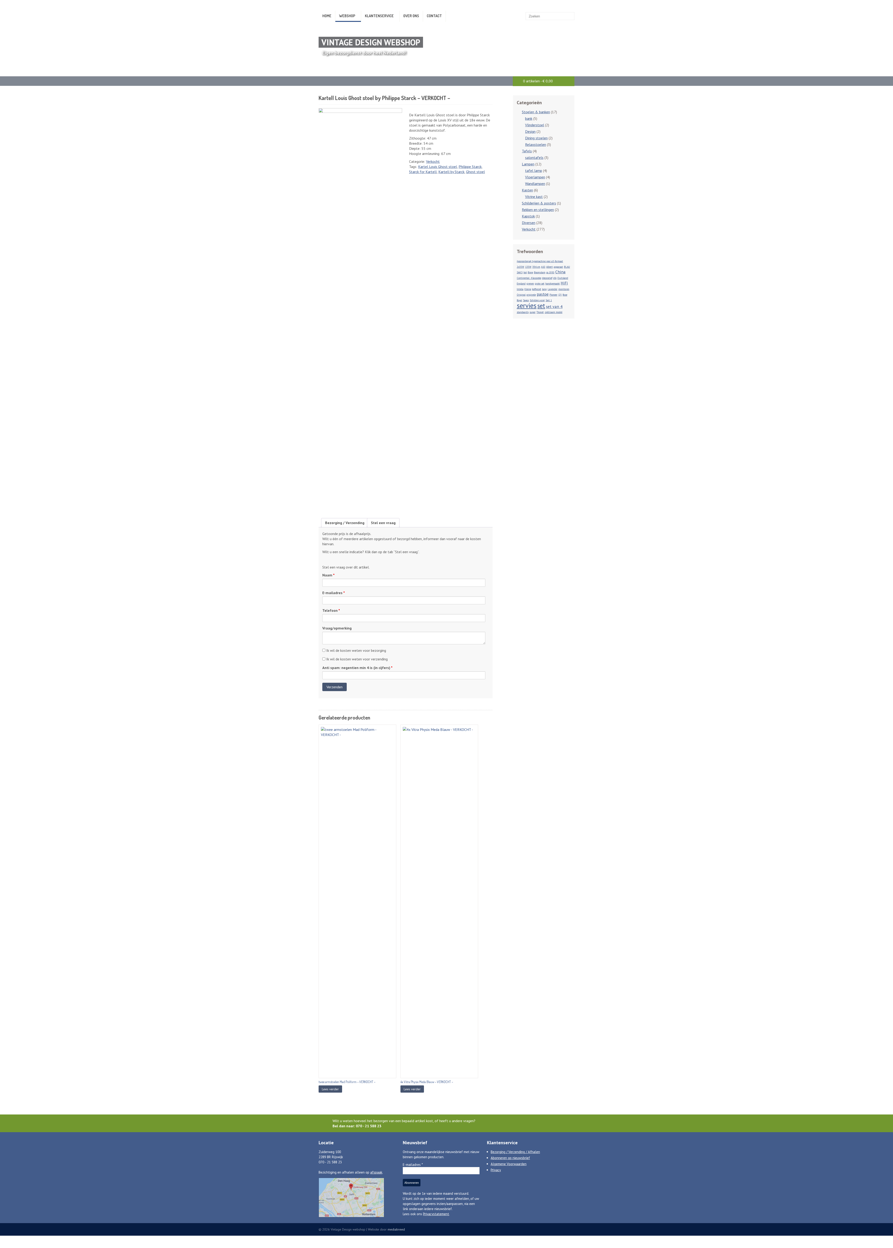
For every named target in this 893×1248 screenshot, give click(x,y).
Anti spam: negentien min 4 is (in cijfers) (357, 667)
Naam (328, 575)
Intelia (520, 289)
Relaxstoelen (535, 144)
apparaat (558, 266)
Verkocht (433, 161)
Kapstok (528, 216)
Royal (519, 300)
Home (326, 15)
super (533, 312)
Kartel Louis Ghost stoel (437, 166)
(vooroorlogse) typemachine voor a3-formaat (540, 261)
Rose (565, 294)
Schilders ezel (537, 300)
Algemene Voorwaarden (508, 1164)
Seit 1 (549, 300)
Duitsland (562, 278)
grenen (530, 283)
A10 (543, 266)
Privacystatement (436, 1214)
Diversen (528, 222)
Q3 (560, 294)
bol (525, 272)
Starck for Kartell (423, 171)
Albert (549, 266)
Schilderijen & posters (539, 203)
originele (531, 294)
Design (530, 131)
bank (528, 118)
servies (526, 305)
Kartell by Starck (451, 171)
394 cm (536, 266)
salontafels (534, 157)
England (521, 283)
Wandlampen (535, 183)
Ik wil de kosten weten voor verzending (356, 659)
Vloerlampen (535, 177)
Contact (434, 15)
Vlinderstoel (534, 125)
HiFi (564, 283)
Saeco (526, 300)
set (541, 306)
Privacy (496, 1170)
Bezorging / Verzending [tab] (344, 522)
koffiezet (536, 289)
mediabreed (396, 1229)
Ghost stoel (475, 171)
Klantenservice (379, 15)
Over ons (411, 15)
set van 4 (554, 306)
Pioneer (553, 294)
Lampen (528, 164)
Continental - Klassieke (529, 278)
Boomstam (539, 272)
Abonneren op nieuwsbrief (510, 1158)
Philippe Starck (470, 166)
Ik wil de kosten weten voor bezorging (355, 650)
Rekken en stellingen (538, 209)
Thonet (540, 312)
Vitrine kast (534, 196)
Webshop (347, 15)
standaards (523, 312)
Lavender (552, 289)
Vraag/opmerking (337, 628)
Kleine (527, 289)
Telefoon (331, 610)
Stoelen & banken (536, 112)
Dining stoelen (536, 138)
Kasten (527, 190)
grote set (539, 283)
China (560, 271)
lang (544, 289)
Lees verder (330, 1089)
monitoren (563, 289)
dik (554, 278)
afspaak (376, 1172)
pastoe (543, 294)
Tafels (527, 151)
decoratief (547, 278)
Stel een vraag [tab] (383, 522)
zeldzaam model (553, 312)
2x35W (520, 266)
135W (528, 266)
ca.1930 (550, 272)
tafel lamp (533, 170)
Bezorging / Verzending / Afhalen (515, 1152)
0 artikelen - (538, 81)
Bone (530, 272)
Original (521, 294)
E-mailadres (333, 592)
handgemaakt (552, 283)
